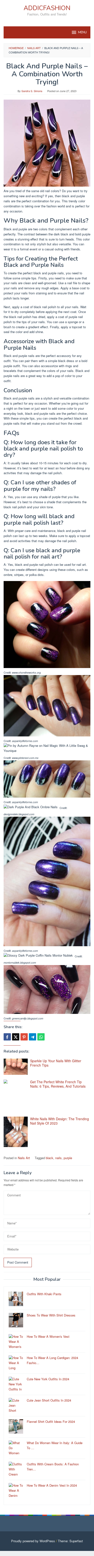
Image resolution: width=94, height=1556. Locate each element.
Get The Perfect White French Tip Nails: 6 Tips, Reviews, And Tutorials (58, 1084)
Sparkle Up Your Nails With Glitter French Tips (55, 1063)
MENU (82, 32)
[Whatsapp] (41, 1036)
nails (58, 1158)
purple (68, 1158)
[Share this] (7, 1036)
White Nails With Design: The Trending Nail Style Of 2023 (59, 1121)
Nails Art (24, 1158)
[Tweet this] (15, 1036)
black (49, 1158)
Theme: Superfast (70, 1541)
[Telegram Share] (32, 1036)
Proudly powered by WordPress (33, 1541)
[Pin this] (24, 1036)
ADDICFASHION (47, 8)
